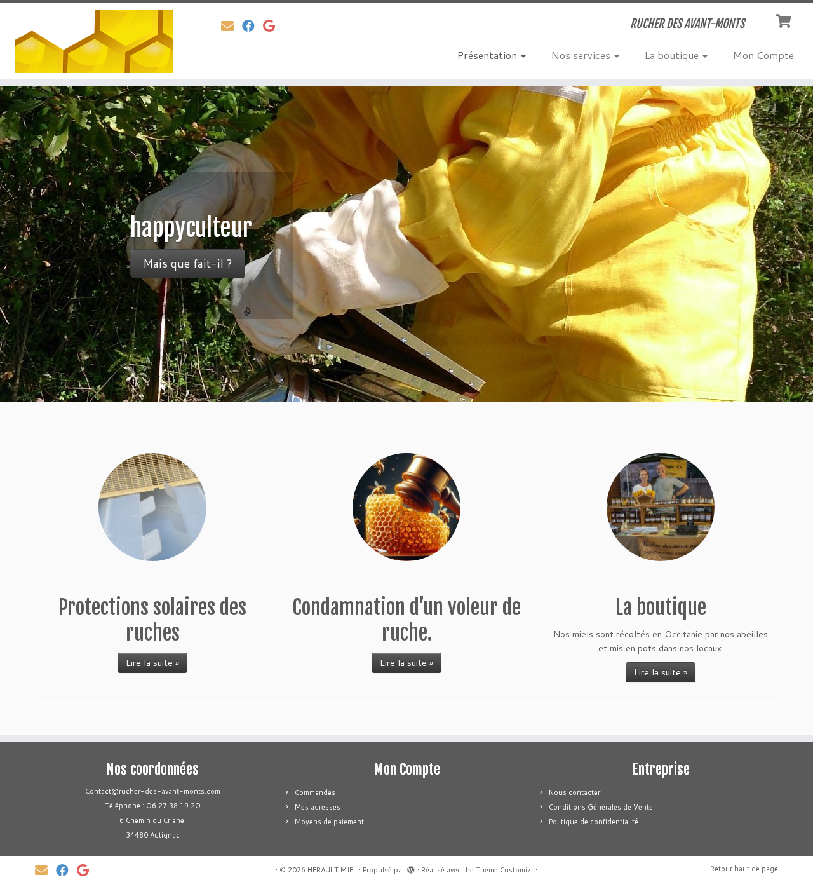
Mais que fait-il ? (187, 263)
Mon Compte (763, 55)
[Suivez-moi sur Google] (273, 25)
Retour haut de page (744, 869)
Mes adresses (317, 807)
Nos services (582, 55)
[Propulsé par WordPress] (410, 867)
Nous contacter (574, 792)
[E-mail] (231, 25)
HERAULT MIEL (332, 870)
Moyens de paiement (329, 822)
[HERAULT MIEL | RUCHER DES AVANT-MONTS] (93, 41)
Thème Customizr (505, 870)
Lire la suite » (152, 662)
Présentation (488, 55)
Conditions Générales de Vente (601, 807)
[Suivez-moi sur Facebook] (252, 25)
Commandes (315, 792)
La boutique (673, 55)
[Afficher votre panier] (785, 19)
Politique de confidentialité (593, 822)
